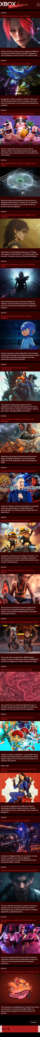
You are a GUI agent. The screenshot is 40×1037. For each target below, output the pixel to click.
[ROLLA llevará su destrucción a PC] (20, 686)
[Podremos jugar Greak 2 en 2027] (20, 80)
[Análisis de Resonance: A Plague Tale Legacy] (20, 233)
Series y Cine (5, 766)
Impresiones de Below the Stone (15, 521)
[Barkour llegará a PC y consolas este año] (20, 639)
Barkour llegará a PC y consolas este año (19, 622)
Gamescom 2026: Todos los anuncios (18, 471)
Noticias (3, 12)
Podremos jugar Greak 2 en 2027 (16, 64)
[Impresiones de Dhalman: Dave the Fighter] (20, 736)
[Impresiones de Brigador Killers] (20, 837)
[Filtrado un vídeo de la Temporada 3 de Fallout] (20, 787)
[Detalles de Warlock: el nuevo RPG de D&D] (20, 283)
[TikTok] (5, 1029)
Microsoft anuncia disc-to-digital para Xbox (18, 164)
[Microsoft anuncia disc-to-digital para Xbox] (20, 182)
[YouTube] (8, 1029)
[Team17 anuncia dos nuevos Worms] (20, 130)
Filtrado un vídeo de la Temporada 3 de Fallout (18, 770)
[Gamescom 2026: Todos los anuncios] (20, 487)
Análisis (3, 211)
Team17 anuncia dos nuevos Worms (17, 114)
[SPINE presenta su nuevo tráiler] (20, 33)
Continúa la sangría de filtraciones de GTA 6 (18, 921)
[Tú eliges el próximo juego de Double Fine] (20, 988)
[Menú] (38, 4)
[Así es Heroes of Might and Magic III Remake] (20, 438)
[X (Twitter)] (2, 1029)
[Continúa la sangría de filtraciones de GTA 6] (20, 939)
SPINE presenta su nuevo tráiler (15, 16)
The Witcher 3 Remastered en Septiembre (14, 369)
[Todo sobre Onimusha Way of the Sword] (20, 887)
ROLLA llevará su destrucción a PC (17, 670)
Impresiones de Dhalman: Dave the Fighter (17, 718)
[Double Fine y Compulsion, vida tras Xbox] (20, 589)
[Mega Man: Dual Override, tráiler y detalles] (20, 334)
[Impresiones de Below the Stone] (20, 537)
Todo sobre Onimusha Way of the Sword (19, 870)
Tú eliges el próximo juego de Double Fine (20, 972)
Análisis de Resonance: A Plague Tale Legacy (18, 216)
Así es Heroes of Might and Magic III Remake (17, 420)
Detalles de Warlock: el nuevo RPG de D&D (18, 266)
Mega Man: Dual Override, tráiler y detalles (16, 317)
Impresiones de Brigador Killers (15, 821)
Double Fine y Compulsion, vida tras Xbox (17, 571)
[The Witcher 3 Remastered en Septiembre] (20, 386)
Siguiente (34, 1022)
